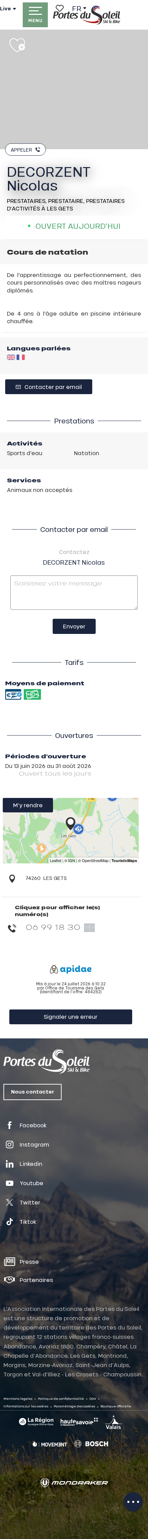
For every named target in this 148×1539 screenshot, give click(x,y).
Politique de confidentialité (61, 1398)
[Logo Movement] (50, 1444)
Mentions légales (17, 1398)
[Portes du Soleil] (86, 14)
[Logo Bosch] (91, 1444)
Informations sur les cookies (25, 1406)
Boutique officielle (116, 1406)
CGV (92, 1398)
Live (5, 8)
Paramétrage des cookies (74, 1406)
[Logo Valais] (113, 1422)
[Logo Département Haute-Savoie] (79, 1422)
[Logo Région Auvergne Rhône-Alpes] (36, 1422)
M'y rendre (28, 805)
